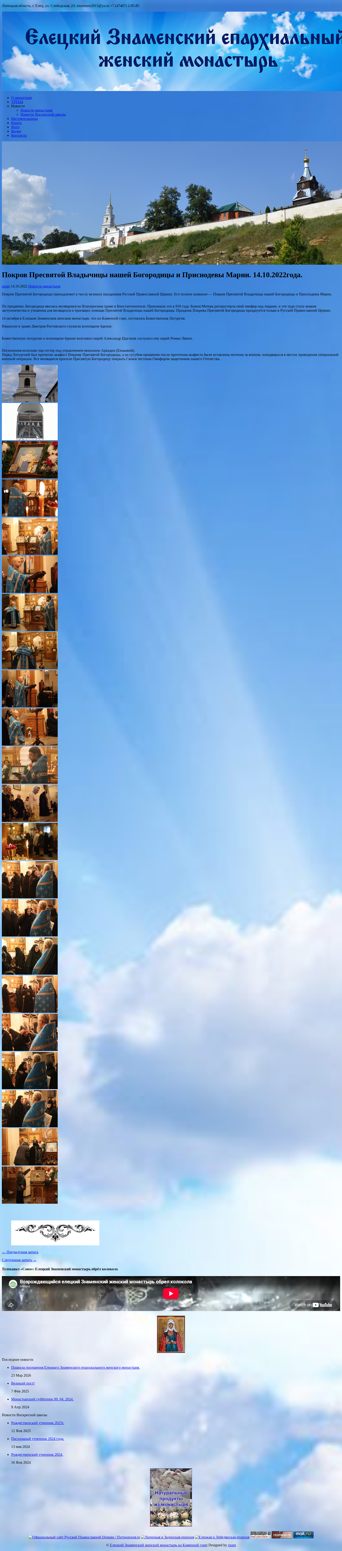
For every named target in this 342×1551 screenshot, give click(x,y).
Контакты (19, 135)
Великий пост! (23, 1383)
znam (6, 286)
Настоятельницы (24, 119)
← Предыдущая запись (20, 1252)
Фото (15, 127)
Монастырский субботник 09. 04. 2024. (42, 1399)
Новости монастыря (36, 110)
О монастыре (21, 98)
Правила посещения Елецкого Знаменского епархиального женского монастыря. (75, 1367)
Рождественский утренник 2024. (37, 1454)
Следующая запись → (19, 1260)
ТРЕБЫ (17, 102)
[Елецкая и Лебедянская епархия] (222, 1537)
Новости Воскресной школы (43, 114)
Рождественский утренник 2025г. (37, 1423)
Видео (16, 131)
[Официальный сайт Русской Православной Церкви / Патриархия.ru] (84, 1537)
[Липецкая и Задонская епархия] (167, 1537)
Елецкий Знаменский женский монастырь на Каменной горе (158, 1545)
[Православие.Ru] (260, 1537)
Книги (16, 123)
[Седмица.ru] (282, 1537)
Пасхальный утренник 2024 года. (37, 1439)
